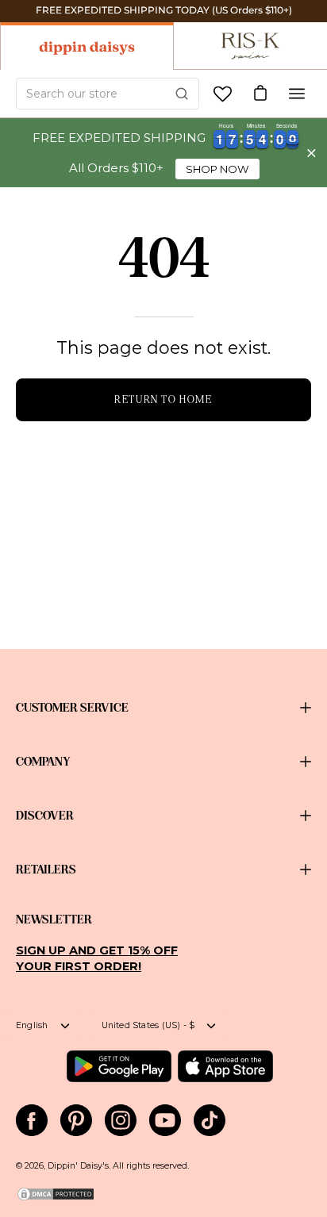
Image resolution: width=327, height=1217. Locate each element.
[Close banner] (311, 152)
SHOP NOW (217, 169)
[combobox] (107, 93)
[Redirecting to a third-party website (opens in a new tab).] (119, 1066)
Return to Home (163, 399)
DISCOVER (45, 815)
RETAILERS (46, 869)
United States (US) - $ (148, 1025)
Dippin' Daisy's (78, 1166)
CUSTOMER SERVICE (72, 708)
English (32, 1025)
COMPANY (43, 761)
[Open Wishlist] (222, 94)
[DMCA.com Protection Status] (55, 1199)
